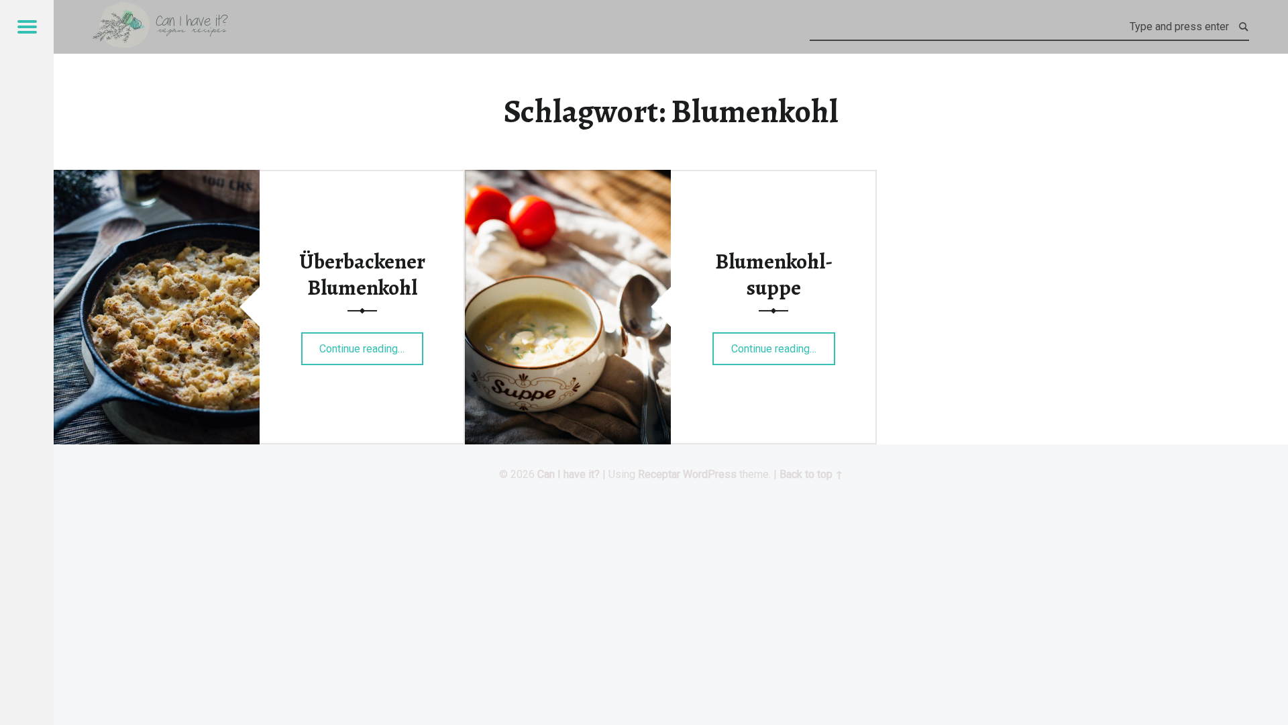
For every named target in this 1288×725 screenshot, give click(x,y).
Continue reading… (371, 343)
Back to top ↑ (811, 474)
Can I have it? (568, 474)
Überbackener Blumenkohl (362, 273)
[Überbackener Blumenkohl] (157, 178)
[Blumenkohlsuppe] (568, 178)
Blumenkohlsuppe (774, 273)
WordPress (710, 474)
